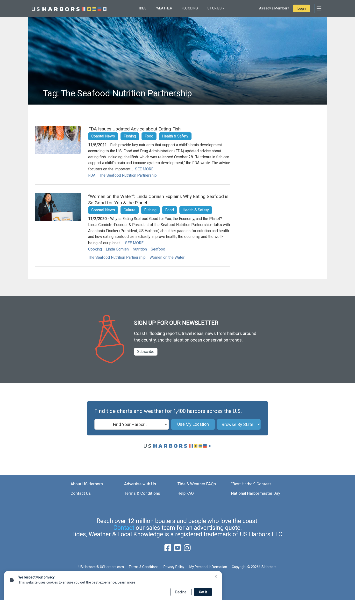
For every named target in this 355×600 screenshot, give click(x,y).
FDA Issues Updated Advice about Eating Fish (134, 129)
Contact (124, 527)
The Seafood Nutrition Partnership (128, 175)
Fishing (130, 136)
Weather (164, 8)
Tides (141, 8)
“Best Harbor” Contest (251, 483)
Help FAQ (186, 493)
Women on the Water (167, 257)
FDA (91, 175)
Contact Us (81, 493)
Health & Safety (175, 136)
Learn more (126, 582)
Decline (180, 592)
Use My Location (193, 424)
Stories (214, 8)
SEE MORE (144, 169)
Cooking (95, 249)
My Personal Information (208, 567)
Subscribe (145, 351)
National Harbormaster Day (255, 493)
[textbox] (132, 424)
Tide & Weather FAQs (197, 483)
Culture (129, 210)
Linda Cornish (117, 249)
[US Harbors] (69, 8)
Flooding (190, 8)
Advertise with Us (140, 483)
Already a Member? (274, 8)
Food (149, 136)
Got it (203, 592)
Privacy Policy (173, 567)
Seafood (158, 249)
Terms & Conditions (142, 493)
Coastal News (103, 136)
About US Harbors (87, 483)
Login (302, 8)
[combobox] (131, 424)
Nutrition (140, 249)
